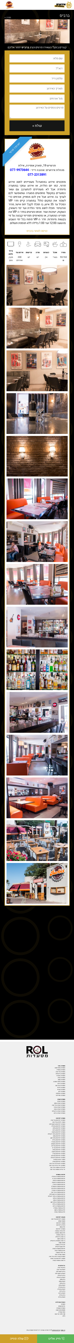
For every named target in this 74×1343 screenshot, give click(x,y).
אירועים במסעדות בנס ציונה (58, 1188)
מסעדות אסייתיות (60, 1095)
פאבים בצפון (62, 1281)
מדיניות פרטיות (56, 1330)
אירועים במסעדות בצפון (59, 1200)
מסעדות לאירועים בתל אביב (58, 1120)
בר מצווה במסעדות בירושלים (58, 1241)
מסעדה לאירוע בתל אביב (58, 1122)
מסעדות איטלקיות (60, 1093)
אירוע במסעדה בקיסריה (59, 1208)
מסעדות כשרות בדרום (59, 1113)
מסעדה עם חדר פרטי (60, 1255)
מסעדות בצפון (61, 1080)
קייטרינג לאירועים (60, 1225)
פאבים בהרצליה (61, 1289)
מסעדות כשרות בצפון (59, 1103)
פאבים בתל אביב (61, 1270)
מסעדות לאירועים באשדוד (58, 1142)
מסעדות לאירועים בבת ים (58, 1148)
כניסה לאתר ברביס (37, 231)
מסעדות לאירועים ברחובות (58, 1132)
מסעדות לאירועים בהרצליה (58, 1126)
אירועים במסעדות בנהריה (59, 1184)
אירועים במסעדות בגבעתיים (58, 1186)
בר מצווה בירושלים (60, 1237)
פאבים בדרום (62, 1293)
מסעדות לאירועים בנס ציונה (58, 1156)
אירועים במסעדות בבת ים (58, 1179)
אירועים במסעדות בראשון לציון (57, 1194)
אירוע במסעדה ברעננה (59, 1210)
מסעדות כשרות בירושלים (58, 1111)
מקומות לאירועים (60, 1223)
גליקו (64, 1316)
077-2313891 (37, 174)
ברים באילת (62, 1295)
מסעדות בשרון (61, 1078)
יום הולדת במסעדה (60, 1245)
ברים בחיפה (62, 1283)
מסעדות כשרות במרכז (59, 1107)
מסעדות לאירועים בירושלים (58, 1158)
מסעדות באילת (61, 1088)
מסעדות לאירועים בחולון (59, 1150)
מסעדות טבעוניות (60, 1308)
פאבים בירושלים (61, 1277)
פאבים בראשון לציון (60, 1273)
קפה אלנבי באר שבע (60, 1314)
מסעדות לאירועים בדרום (59, 1130)
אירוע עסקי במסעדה (60, 1233)
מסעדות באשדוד (60, 1076)
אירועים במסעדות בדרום (59, 1206)
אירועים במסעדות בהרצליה (58, 1177)
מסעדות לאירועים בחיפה (59, 1128)
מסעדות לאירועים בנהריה (58, 1154)
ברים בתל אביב (61, 1268)
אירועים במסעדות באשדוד (58, 1190)
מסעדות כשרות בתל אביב (58, 1105)
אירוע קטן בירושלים (60, 1247)
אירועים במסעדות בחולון (59, 1180)
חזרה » (8, 17)
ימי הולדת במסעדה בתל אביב (57, 1169)
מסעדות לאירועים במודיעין (58, 1146)
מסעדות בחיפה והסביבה (59, 1082)
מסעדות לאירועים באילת (58, 1140)
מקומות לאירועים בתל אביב (58, 1219)
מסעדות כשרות (61, 1101)
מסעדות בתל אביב (60, 1072)
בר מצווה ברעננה (61, 1239)
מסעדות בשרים (61, 1089)
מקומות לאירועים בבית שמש (58, 1258)
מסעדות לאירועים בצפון (59, 1136)
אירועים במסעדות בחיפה (59, 1198)
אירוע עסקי (62, 1227)
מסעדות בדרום (61, 1084)
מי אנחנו (63, 1330)
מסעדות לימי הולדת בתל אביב (57, 1166)
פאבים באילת (61, 1297)
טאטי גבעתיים (62, 1312)
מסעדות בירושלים (60, 1074)
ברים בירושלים (61, 1275)
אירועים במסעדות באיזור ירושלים (56, 1196)
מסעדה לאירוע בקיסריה (59, 1160)
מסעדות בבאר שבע (60, 1086)
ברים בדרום (62, 1291)
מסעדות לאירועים (60, 1229)
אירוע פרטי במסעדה (60, 1231)
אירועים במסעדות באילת (58, 1204)
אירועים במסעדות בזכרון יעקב (58, 1202)
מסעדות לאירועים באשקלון (58, 1144)
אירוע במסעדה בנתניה (59, 1212)
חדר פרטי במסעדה (60, 1253)
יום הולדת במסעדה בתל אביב (57, 1167)
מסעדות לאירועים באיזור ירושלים (56, 1134)
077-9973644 (19, 170)
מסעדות (63, 1304)
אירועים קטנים (61, 1306)
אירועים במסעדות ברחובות (58, 1182)
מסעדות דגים (61, 1091)
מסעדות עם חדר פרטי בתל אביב (57, 1257)
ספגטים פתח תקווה (60, 1310)
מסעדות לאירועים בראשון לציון (57, 1124)
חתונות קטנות (62, 1243)
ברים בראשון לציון (60, 1271)
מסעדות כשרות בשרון (59, 1109)
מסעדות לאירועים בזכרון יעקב (57, 1138)
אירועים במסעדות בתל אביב (58, 1192)
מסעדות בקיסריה (61, 1070)
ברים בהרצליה (61, 1287)
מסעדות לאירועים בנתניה (58, 1162)
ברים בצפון (62, 1279)
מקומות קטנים (61, 1221)
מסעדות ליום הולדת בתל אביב (57, 1164)
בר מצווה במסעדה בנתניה (59, 1260)
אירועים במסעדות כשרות (58, 1249)
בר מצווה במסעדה (60, 1235)
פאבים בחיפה (62, 1285)
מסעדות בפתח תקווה (60, 1068)
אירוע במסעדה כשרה (60, 1251)
